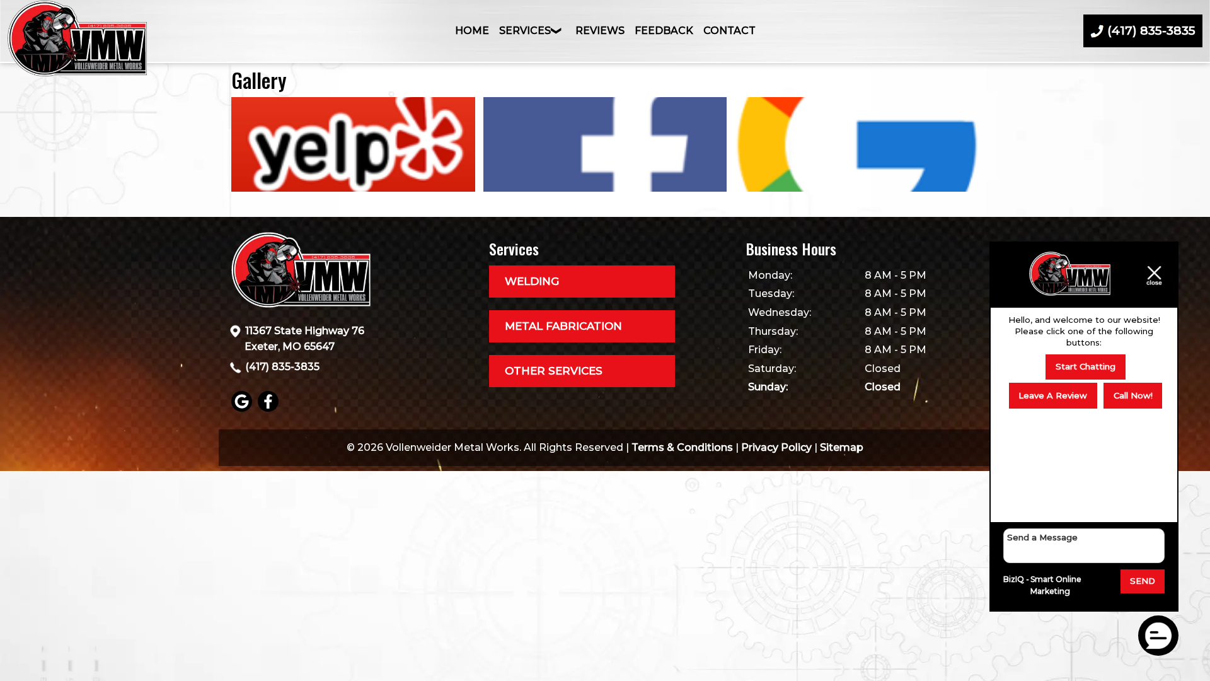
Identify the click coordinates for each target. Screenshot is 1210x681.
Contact (729, 31)
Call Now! (1133, 395)
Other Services (553, 370)
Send (1142, 581)
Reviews (600, 31)
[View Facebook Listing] (270, 408)
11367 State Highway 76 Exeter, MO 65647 (304, 339)
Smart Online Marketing (1055, 585)
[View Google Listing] (243, 408)
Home (472, 31)
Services (525, 31)
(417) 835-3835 (282, 367)
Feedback (664, 31)
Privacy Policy (776, 447)
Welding (532, 281)
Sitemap (841, 447)
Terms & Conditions (682, 447)
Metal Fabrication (563, 326)
